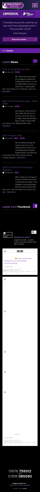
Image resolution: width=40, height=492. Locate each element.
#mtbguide (8, 261)
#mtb (19, 259)
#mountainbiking (10, 263)
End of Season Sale (12, 135)
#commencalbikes (20, 261)
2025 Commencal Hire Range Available (17, 168)
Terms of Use (13, 485)
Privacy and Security (24, 485)
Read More (6, 91)
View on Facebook (26, 271)
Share (34, 271)
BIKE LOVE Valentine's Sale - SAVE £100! (19, 102)
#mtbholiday (27, 259)
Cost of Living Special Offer (16, 69)
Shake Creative (18, 488)
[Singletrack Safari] (8, 235)
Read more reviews (19, 39)
